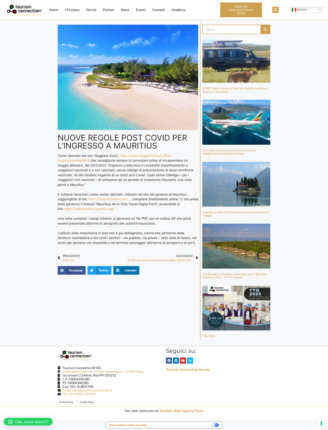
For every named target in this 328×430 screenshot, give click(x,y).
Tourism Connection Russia (188, 370)
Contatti (158, 10)
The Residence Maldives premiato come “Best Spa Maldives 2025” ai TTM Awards (234, 275)
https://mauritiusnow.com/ (108, 199)
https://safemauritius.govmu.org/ (89, 209)
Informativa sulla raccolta (127, 425)
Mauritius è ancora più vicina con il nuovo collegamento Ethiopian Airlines (229, 151)
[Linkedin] (176, 361)
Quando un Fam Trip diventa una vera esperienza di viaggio (235, 213)
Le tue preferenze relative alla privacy (181, 425)
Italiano (301, 9)
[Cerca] (265, 29)
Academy (178, 10)
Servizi (91, 10)
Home (53, 10)
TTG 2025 (208, 336)
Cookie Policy (87, 402)
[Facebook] (169, 361)
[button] (275, 10)
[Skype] (190, 361)
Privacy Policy (66, 402)
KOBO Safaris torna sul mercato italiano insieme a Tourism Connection (234, 89)
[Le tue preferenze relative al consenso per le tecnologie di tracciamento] (321, 423)
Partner (108, 10)
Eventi (141, 10)
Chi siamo (72, 10)
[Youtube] (183, 361)
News (125, 10)
